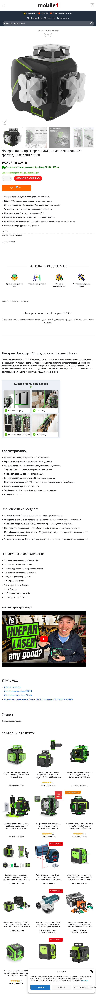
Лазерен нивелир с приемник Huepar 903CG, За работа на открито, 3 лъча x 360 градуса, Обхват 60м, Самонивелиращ (48, 775)
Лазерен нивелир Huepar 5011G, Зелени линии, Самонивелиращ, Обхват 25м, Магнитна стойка (16, 973)
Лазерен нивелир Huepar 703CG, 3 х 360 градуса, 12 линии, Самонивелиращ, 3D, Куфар (80, 775)
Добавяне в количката (28, 178)
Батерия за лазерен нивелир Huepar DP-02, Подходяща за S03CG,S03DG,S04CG (38, 699)
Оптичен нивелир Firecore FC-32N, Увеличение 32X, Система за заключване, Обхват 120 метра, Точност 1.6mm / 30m (48, 924)
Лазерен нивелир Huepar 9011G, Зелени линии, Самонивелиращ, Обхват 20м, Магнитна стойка (79, 877)
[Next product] (46, 35)
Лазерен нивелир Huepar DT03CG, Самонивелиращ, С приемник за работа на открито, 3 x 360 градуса (16, 924)
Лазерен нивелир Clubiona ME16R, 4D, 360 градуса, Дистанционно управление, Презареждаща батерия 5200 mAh (16, 826)
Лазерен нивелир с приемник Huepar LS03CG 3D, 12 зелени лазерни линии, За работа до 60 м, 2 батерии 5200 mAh (16, 877)
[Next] (89, 82)
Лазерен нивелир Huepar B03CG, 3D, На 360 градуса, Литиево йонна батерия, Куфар (16, 775)
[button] (91, 972)
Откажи (61, 987)
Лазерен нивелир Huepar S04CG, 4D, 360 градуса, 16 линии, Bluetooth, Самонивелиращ (48, 826)
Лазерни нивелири (52, 30)
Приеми (40, 987)
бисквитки (84, 981)
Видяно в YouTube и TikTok (62, 13)
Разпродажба (31, 13)
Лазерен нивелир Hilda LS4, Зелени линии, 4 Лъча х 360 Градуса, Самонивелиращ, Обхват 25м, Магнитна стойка (79, 826)
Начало (40, 30)
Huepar (12, 242)
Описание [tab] (5, 301)
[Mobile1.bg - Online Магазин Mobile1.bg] (48, 5)
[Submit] (91, 23)
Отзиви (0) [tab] (25, 301)
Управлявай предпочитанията (83, 987)
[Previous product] (50, 35)
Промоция (44, 13)
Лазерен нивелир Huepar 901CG (18, 695)
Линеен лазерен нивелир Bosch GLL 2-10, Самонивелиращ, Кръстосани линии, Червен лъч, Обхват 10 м (48, 877)
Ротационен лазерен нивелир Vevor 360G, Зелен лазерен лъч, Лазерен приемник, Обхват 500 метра (80, 924)
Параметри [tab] (15, 301)
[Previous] (6, 82)
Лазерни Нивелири (12, 687)
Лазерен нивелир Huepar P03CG (18, 691)
